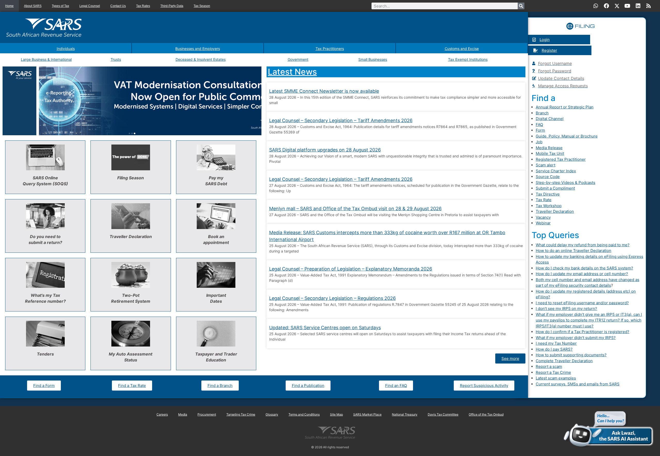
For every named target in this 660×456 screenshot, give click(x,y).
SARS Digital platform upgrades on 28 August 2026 (325, 150)
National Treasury (404, 414)
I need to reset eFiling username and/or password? (582, 302)
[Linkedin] (638, 6)
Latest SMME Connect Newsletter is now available (324, 91)
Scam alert (545, 165)
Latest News (292, 72)
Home (9, 6)
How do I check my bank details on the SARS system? (584, 268)
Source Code (548, 176)
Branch (542, 113)
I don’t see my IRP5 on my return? (566, 308)
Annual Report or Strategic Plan (564, 107)
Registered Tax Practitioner (561, 159)
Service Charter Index (556, 170)
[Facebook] (606, 6)
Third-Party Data (171, 6)
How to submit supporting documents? (571, 354)
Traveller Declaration (555, 211)
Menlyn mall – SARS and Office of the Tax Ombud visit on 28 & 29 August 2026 (355, 208)
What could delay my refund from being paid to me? (583, 244)
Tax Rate (543, 199)
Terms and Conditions (304, 414)
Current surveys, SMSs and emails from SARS (578, 384)
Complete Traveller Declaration (564, 360)
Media (182, 414)
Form (540, 130)
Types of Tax (60, 6)
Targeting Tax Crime (240, 414)
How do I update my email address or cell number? (582, 273)
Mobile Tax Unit (550, 153)
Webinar (543, 223)
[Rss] (649, 6)
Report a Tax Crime (553, 372)
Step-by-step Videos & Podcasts (565, 182)
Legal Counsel (89, 6)
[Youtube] (627, 6)
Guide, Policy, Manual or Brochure (567, 136)
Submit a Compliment (555, 188)
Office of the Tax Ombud (486, 414)
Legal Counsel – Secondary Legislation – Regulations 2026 (332, 298)
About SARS (33, 6)
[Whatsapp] (596, 6)
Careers (162, 414)
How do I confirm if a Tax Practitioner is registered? (582, 331)
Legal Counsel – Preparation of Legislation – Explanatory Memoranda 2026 (350, 269)
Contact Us (118, 6)
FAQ (539, 124)
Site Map (336, 414)
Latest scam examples (556, 378)
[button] (129, 133)
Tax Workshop (549, 205)
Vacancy (543, 217)
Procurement (206, 414)
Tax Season (202, 6)
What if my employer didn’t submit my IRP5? (576, 337)
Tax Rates (143, 6)
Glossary (272, 414)
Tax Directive (548, 194)
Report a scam (549, 366)
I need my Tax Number (556, 343)
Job (539, 141)
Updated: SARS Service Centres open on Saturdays (325, 327)
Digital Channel (550, 118)
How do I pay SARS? (554, 349)
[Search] (521, 6)
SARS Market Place (367, 414)
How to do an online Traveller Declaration (573, 250)
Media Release (549, 147)
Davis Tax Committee (443, 414)
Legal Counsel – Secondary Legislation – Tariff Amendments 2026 (340, 120)
